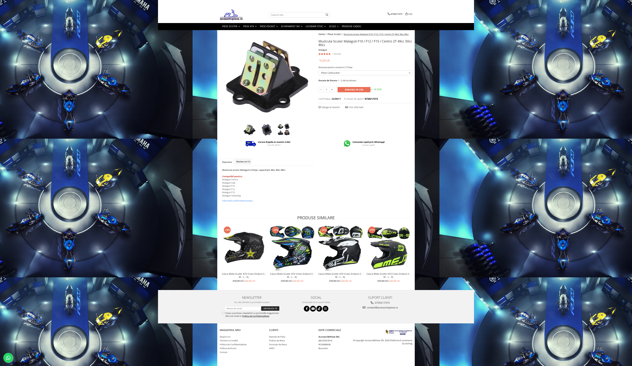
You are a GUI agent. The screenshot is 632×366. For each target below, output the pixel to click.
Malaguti (322, 49)
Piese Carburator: (330, 72)
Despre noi (225, 336)
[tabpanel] (267, 76)
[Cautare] (327, 15)
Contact (223, 352)
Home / (322, 34)
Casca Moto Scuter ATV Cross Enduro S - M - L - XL (244, 275)
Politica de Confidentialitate (255, 316)
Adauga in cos (354, 89)
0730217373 (382, 302)
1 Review (336, 53)
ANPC (272, 348)
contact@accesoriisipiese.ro (382, 307)
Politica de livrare (228, 348)
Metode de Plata (277, 336)
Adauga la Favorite (330, 107)
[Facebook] (307, 309)
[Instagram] (325, 309)
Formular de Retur (278, 344)
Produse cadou (351, 26)
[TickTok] (319, 309)
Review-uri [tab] (243, 161)
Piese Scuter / (335, 34)
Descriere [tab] (227, 162)
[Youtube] (313, 309)
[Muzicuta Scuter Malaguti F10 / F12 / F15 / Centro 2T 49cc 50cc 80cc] (267, 76)
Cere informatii (355, 107)
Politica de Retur (277, 340)
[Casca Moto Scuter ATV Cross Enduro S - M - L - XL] (243, 248)
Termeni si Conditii (229, 340)
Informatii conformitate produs (237, 200)
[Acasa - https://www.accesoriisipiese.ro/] (236, 15)
